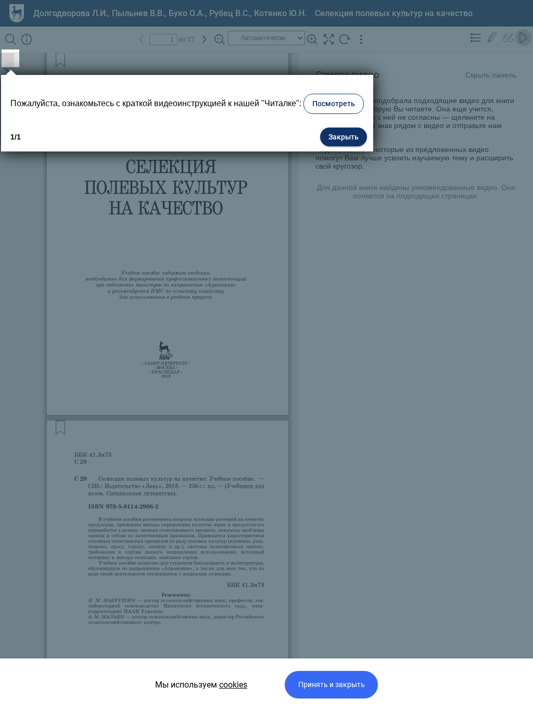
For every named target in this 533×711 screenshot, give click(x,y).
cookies (233, 685)
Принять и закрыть (331, 684)
